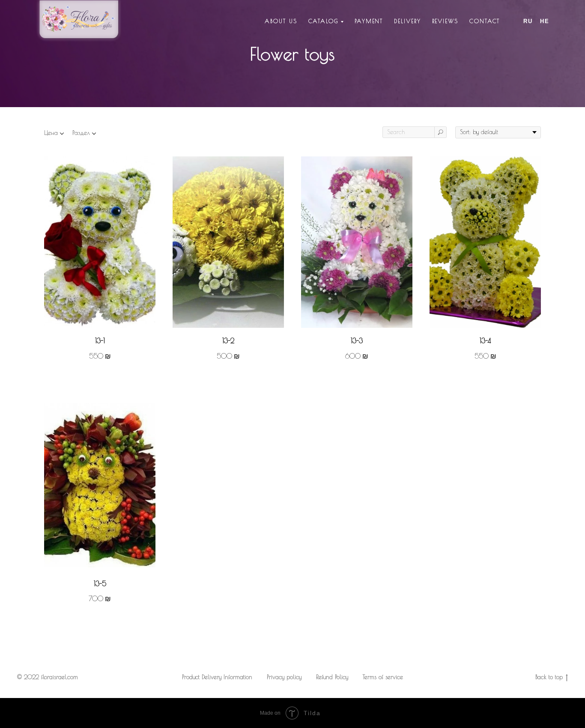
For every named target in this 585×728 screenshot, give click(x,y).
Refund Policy (332, 677)
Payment (369, 21)
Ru (528, 21)
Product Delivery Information (217, 677)
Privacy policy (284, 677)
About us (281, 21)
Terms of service (383, 677)
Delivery (407, 21)
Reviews (445, 21)
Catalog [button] (323, 21)
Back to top (549, 677)
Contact (484, 21)
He (544, 21)
